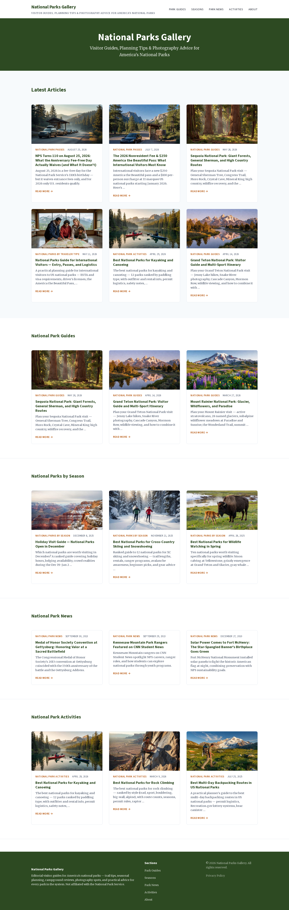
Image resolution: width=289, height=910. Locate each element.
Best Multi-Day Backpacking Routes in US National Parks (221, 785)
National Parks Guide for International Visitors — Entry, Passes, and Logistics (66, 262)
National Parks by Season (57, 476)
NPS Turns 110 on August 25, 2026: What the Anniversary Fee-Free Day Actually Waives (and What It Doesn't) (65, 160)
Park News (216, 9)
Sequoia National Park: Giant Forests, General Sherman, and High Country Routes (221, 160)
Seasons (197, 9)
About (253, 9)
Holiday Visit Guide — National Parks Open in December (64, 544)
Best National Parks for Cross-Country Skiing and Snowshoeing (144, 544)
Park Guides (177, 9)
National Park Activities (56, 717)
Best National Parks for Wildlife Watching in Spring (216, 544)
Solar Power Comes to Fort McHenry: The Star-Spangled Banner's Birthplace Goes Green (221, 647)
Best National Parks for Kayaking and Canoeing (143, 262)
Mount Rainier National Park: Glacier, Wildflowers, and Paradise (220, 404)
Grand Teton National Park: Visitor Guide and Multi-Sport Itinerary (218, 262)
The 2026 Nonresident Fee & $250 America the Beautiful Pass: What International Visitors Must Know (140, 160)
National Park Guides (53, 335)
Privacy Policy (215, 875)
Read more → (44, 191)
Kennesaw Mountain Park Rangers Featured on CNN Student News (140, 644)
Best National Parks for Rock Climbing (143, 782)
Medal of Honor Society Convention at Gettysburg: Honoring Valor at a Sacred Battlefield (66, 647)
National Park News (51, 616)
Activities (236, 9)
